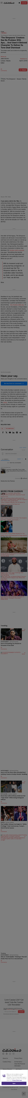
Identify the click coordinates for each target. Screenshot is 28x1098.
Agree (14, 1083)
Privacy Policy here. (17, 1080)
